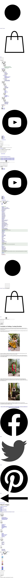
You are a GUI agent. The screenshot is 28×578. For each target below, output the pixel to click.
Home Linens (3, 246)
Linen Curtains (4, 249)
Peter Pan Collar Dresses (7, 76)
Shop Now (3, 252)
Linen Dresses (3, 210)
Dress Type (3, 211)
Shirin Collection (4, 209)
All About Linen (4, 524)
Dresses (5, 90)
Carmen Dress (3, 215)
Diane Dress (3, 214)
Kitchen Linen (6, 103)
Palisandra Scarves (4, 241)
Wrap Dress (3, 213)
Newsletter (3, 542)
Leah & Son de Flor (4, 517)
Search (1, 162)
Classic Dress (6, 73)
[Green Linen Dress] (14, 376)
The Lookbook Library (4, 519)
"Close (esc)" (3, 162)
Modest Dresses (4, 225)
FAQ (2, 543)
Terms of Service (4, 550)
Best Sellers (3, 68)
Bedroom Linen (4, 247)
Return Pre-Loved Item (4, 534)
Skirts (5, 91)
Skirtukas (3, 232)
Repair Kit (3, 527)
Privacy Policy (3, 549)
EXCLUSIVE (2, 514)
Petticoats (6, 96)
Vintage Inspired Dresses (5, 224)
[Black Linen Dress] (14, 400)
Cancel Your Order (4, 535)
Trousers (6, 86)
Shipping (3, 533)
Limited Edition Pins (4, 526)
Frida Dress (3, 217)
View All (6, 72)
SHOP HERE (3, 230)
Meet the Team (3, 525)
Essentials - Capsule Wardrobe (8, 67)
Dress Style (4, 75)
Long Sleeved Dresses (7, 80)
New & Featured (4, 206)
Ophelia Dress (3, 216)
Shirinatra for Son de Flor (5, 518)
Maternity (3, 221)
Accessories (6, 95)
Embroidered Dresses (4, 223)
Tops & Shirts (3, 238)
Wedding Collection (7, 77)
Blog (2, 528)
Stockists (3, 544)
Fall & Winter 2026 (8, 66)
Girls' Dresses (3, 222)
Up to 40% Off (3, 105)
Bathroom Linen (6, 102)
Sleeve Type (4, 78)
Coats (5, 92)
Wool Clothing (4, 235)
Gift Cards (3, 104)
